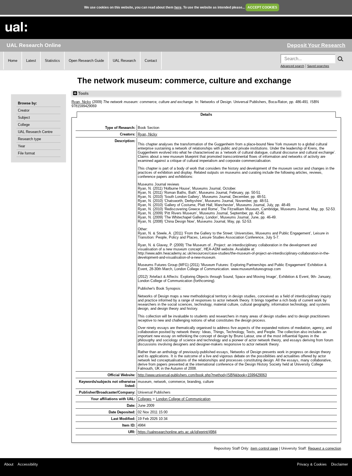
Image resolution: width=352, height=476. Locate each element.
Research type (29, 139)
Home (12, 61)
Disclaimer (339, 464)
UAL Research (124, 61)
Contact (151, 61)
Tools (83, 93)
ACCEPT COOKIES (262, 7)
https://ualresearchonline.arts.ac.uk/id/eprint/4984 (177, 432)
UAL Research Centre (35, 132)
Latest (31, 61)
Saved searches (318, 66)
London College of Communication (183, 399)
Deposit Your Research (316, 45)
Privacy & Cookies (312, 464)
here (178, 7)
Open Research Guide (86, 61)
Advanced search (292, 66)
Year (21, 146)
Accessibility (28, 464)
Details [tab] (206, 114)
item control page (264, 448)
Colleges (145, 399)
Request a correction (324, 448)
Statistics (52, 61)
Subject (24, 117)
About (8, 464)
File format (26, 153)
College (24, 125)
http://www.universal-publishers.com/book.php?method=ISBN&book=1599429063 (202, 375)
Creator (23, 110)
